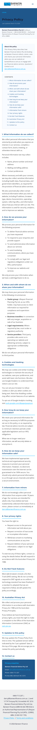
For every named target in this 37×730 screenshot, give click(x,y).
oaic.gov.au (6, 626)
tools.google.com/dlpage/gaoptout (19, 403)
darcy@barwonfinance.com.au (15, 69)
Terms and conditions (24, 718)
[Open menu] (33, 4)
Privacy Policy (9, 718)
